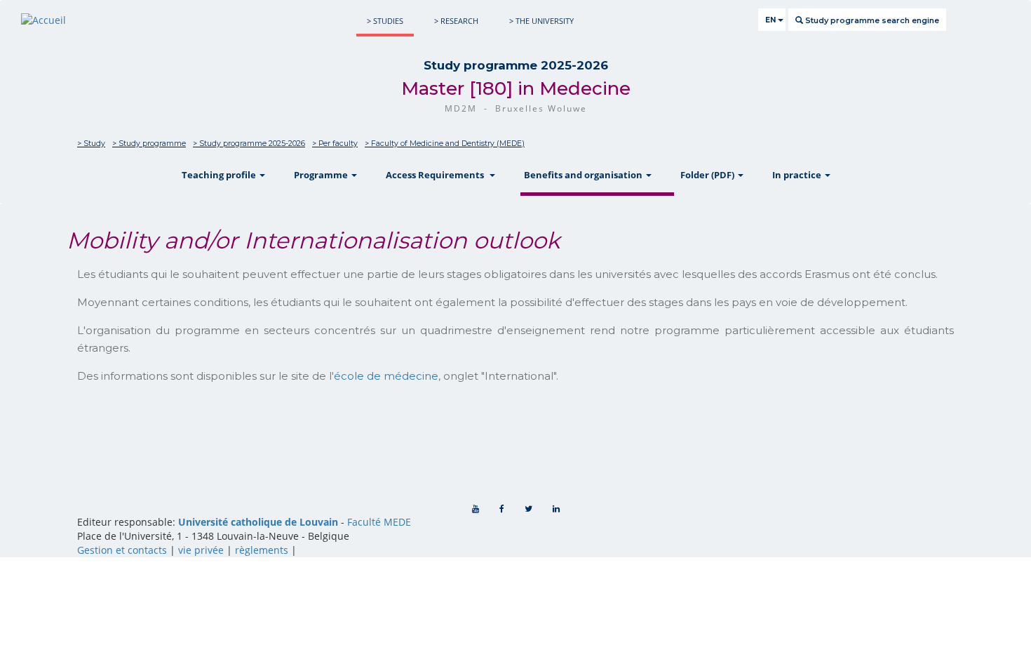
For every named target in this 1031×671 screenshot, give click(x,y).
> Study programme (149, 143)
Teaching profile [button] (220, 174)
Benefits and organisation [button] (584, 174)
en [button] (771, 20)
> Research (456, 20)
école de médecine (386, 376)
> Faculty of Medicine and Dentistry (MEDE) (445, 143)
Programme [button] (322, 174)
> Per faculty (335, 143)
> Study (91, 143)
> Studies (385, 20)
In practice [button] (797, 174)
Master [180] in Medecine (516, 88)
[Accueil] (43, 20)
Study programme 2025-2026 (516, 65)
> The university (541, 20)
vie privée (201, 550)
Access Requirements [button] (437, 174)
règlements (261, 550)
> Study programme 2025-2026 (249, 143)
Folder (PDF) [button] (708, 174)
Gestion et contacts (122, 550)
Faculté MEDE (379, 522)
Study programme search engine (871, 20)
